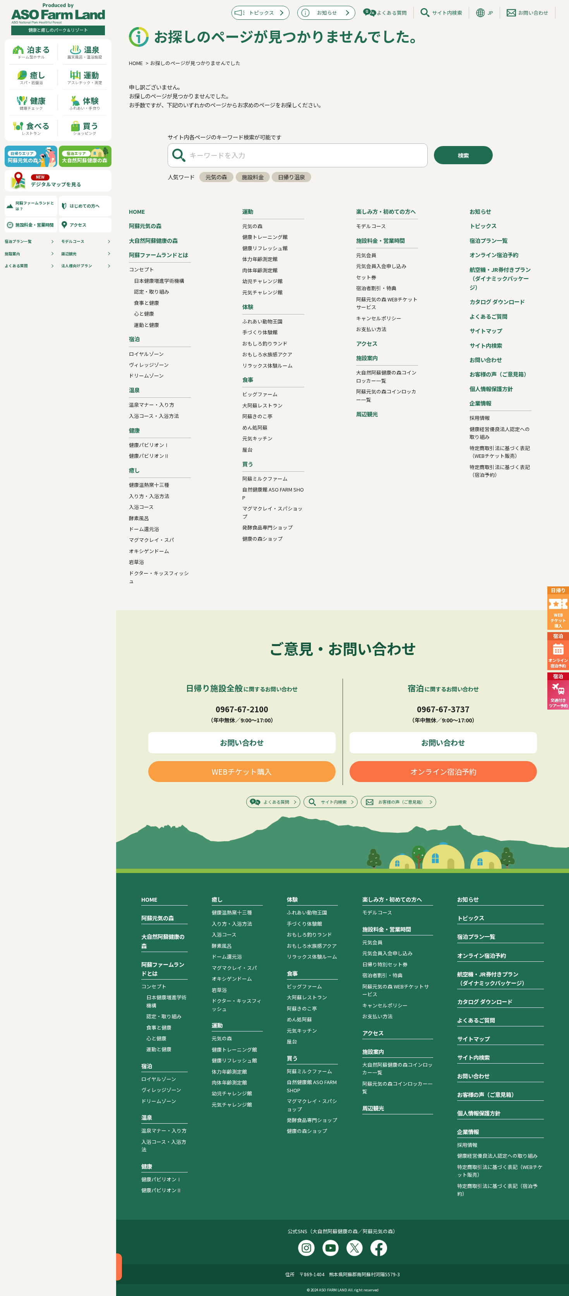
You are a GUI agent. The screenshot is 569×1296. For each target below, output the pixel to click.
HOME (137, 211)
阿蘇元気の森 (145, 226)
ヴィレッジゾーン (149, 364)
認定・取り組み (151, 291)
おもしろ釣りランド (265, 343)
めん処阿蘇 (254, 427)
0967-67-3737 (443, 709)
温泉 (134, 390)
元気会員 (366, 255)
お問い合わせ (533, 12)
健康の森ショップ (262, 538)
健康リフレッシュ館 (265, 248)
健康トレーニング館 (265, 237)
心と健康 (144, 313)
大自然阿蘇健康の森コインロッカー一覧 (386, 376)
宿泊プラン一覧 (488, 240)
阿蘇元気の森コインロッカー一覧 (386, 395)
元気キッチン (257, 438)
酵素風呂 (139, 518)
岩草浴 (136, 561)
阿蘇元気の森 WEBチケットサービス (387, 303)
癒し (134, 470)
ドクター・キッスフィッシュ (159, 576)
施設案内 (12, 253)
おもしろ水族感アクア (267, 354)
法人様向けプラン (76, 265)
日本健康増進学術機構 (159, 280)
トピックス (261, 12)
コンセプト (141, 269)
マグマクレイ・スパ (151, 539)
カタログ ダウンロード (497, 301)
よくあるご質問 (488, 316)
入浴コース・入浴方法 (154, 415)
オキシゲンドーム (149, 551)
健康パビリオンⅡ (149, 455)
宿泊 (134, 339)
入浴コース (141, 506)
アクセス (78, 225)
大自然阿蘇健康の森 (153, 240)
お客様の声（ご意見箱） (499, 374)
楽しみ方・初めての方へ (386, 211)
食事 (247, 379)
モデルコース (72, 241)
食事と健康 (146, 302)
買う (247, 464)
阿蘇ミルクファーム (265, 478)
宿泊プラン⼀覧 (18, 241)
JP (490, 12)
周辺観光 (69, 253)
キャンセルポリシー (378, 318)
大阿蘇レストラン (262, 405)
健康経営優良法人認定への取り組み (500, 432)
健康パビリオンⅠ (149, 445)
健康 (134, 430)
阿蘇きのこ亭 (257, 416)
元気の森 (216, 177)
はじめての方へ (84, 206)
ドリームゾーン (146, 375)
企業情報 (480, 403)
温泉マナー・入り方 (151, 404)
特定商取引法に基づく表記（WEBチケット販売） (500, 451)
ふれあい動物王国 (262, 321)
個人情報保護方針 (491, 389)
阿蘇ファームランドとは (158, 255)
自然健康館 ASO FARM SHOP (273, 493)
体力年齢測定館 (260, 259)
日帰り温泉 (291, 177)
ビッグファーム (260, 394)
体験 (247, 307)
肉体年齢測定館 (260, 270)
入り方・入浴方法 (149, 496)
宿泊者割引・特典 (376, 288)
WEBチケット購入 (242, 771)
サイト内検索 (447, 12)
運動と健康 (146, 324)
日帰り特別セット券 (385, 964)
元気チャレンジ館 (262, 292)
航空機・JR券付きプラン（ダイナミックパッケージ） (500, 278)
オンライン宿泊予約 (494, 255)
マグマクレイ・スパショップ (272, 512)
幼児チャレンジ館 (262, 281)
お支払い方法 (371, 329)
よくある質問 (16, 265)
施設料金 (253, 177)
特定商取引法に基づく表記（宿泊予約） (500, 470)
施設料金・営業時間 (34, 225)
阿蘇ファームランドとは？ (34, 205)
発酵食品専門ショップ (267, 527)
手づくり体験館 (260, 332)
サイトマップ (486, 331)
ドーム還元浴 (144, 529)
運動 (247, 211)
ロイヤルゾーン (146, 354)
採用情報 (480, 417)
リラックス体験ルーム (267, 365)
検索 (463, 155)
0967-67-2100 (242, 709)
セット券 (366, 277)
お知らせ (327, 12)
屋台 (247, 449)
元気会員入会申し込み (381, 266)
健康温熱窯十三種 (149, 484)
